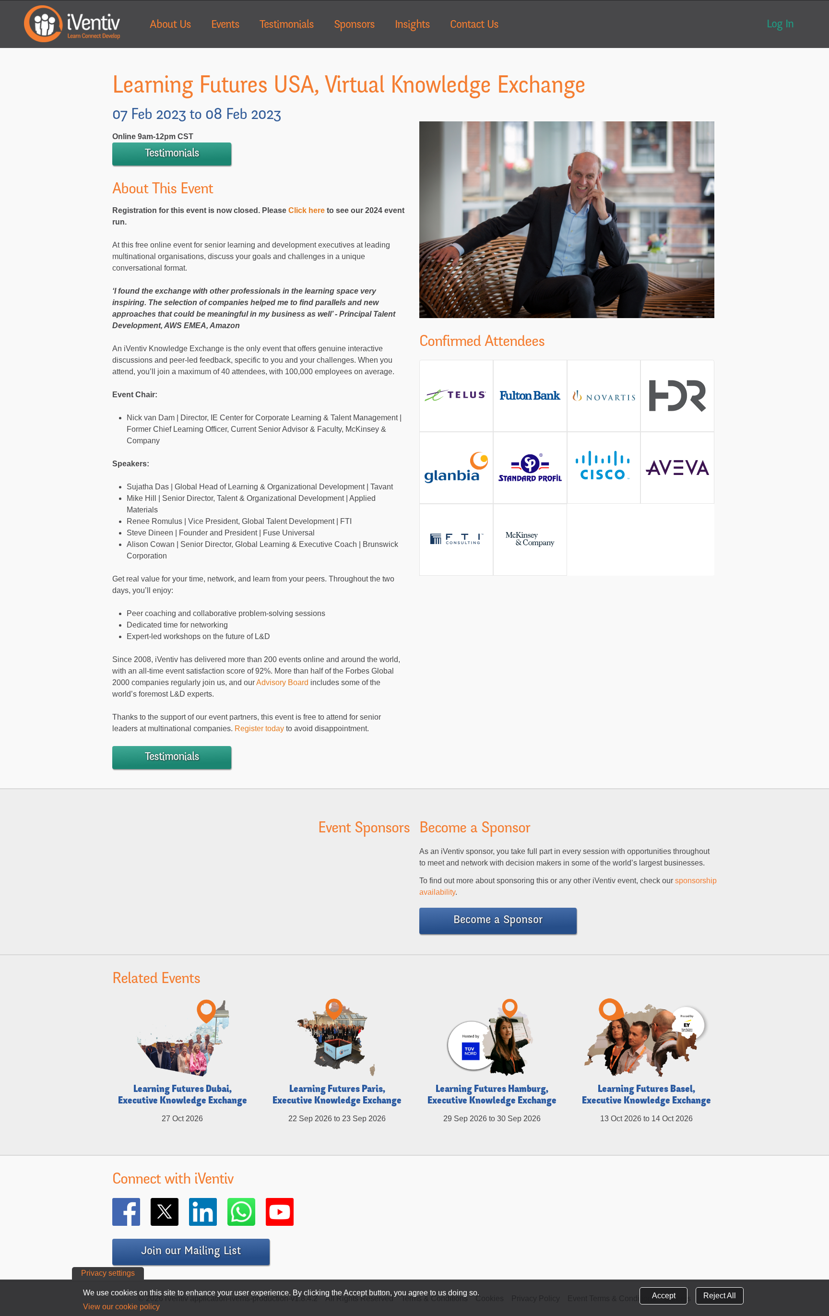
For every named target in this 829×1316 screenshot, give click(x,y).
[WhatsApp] (255, 1212)
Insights (412, 25)
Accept (663, 1296)
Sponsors (354, 25)
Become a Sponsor (498, 920)
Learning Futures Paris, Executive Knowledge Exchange (337, 1095)
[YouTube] (293, 1212)
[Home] (72, 23)
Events (225, 25)
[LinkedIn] (217, 1212)
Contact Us (474, 25)
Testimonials (287, 25)
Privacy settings (108, 1273)
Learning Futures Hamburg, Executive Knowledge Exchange (492, 1095)
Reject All (719, 1296)
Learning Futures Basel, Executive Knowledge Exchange (646, 1095)
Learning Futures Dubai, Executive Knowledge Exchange (182, 1095)
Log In (780, 25)
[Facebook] (140, 1212)
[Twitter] (178, 1212)
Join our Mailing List (191, 1251)
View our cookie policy (121, 1307)
